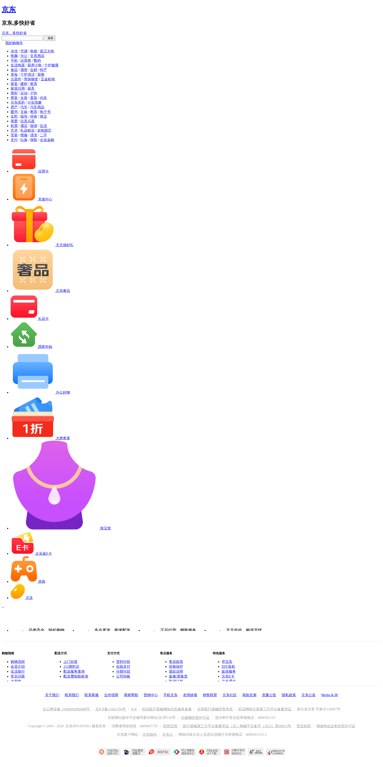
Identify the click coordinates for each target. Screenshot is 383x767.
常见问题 (18, 676)
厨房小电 (34, 65)
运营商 (25, 60)
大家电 (16, 681)
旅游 (33, 126)
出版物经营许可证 (195, 717)
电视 (33, 51)
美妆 (14, 74)
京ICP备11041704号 (111, 709)
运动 (23, 93)
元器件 (16, 79)
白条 (23, 140)
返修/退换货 (178, 676)
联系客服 (91, 695)
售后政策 (176, 662)
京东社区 (230, 695)
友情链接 (190, 695)
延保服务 (229, 671)
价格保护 (176, 666)
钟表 (33, 116)
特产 (43, 70)
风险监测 (249, 695)
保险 (33, 140)
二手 (43, 135)
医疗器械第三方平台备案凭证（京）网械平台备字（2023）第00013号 (237, 726)
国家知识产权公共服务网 (275, 751)
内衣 (43, 98)
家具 (33, 84)
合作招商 (111, 695)
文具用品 (37, 56)
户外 (33, 93)
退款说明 (176, 671)
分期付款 (123, 671)
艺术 (14, 130)
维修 (23, 135)
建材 (23, 84)
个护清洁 (27, 74)
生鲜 (33, 70)
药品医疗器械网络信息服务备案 (167, 709)
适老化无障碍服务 (256, 751)
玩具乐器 (27, 121)
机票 (14, 126)
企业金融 (47, 140)
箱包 (23, 116)
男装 (14, 98)
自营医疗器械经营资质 (215, 709)
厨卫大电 (47, 51)
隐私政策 (289, 695)
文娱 (23, 112)
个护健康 (51, 65)
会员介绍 (18, 666)
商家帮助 (131, 695)
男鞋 (14, 93)
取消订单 (176, 681)
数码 (37, 60)
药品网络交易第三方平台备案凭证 (265, 709)
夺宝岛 (227, 662)
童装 (33, 98)
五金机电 (48, 79)
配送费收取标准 (75, 676)
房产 (14, 107)
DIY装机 (228, 666)
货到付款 (123, 662)
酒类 (23, 70)
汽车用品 (37, 107)
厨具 (31, 88)
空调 (23, 51)
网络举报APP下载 (209, 751)
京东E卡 (228, 676)
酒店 (23, 126)
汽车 (23, 107)
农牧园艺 (44, 130)
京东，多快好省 (14, 33)
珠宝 (43, 116)
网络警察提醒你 (134, 751)
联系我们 (72, 695)
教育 (33, 112)
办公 (23, 56)
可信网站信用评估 (109, 751)
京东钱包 (150, 734)
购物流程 (18, 662)
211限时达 (71, 666)
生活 (43, 126)
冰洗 (14, 51)
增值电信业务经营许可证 (335, 726)
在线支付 (123, 666)
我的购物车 (14, 43)
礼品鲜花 (27, 130)
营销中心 (151, 695)
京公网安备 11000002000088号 (67, 709)
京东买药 (18, 102)
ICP (134, 709)
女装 (23, 98)
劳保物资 (31, 79)
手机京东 (170, 695)
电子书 (45, 112)
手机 (14, 60)
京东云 (168, 734)
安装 (14, 135)
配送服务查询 (74, 671)
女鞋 (14, 116)
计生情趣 (34, 102)
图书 (14, 112)
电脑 (14, 56)
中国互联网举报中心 (184, 751)
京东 (9, 9)
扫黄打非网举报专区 (234, 751)
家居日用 (18, 88)
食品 (14, 70)
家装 (14, 84)
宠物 (40, 74)
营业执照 (304, 726)
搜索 (49, 38)
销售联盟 (210, 695)
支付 (14, 140)
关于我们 (52, 695)
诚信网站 (159, 751)
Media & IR (329, 695)
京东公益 (308, 695)
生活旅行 (18, 671)
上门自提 (70, 662)
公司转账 (123, 676)
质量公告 (269, 695)
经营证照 (170, 726)
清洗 (33, 135)
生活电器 (18, 65)
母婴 (14, 121)
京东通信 (229, 681)
